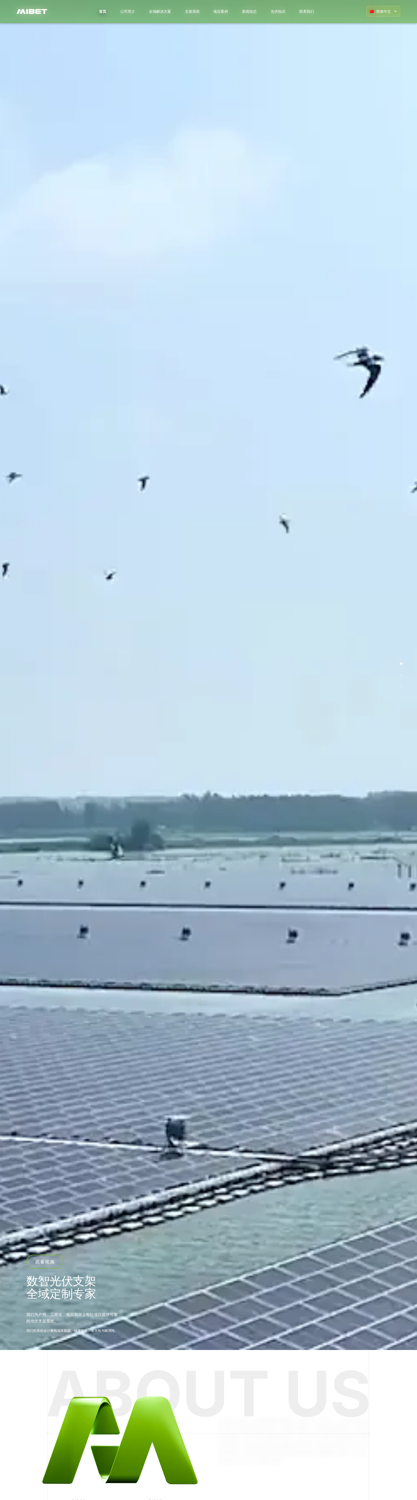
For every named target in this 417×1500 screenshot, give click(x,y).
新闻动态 (249, 11)
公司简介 (127, 11)
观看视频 (45, 1262)
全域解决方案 (160, 11)
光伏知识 (278, 11)
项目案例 (220, 11)
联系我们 (306, 11)
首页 (102, 11)
